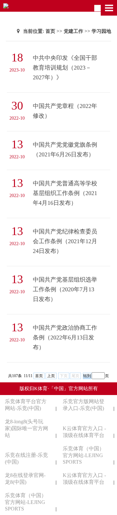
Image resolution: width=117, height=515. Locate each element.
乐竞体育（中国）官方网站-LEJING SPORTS (83, 455)
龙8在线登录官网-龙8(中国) (25, 478)
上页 (51, 376)
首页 (50, 31)
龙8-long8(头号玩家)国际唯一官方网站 (26, 428)
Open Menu (109, 8)
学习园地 (101, 31)
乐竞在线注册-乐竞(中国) (26, 458)
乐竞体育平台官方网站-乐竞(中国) (25, 405)
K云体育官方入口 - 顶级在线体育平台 (84, 432)
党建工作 (73, 31)
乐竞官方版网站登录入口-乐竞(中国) (83, 405)
